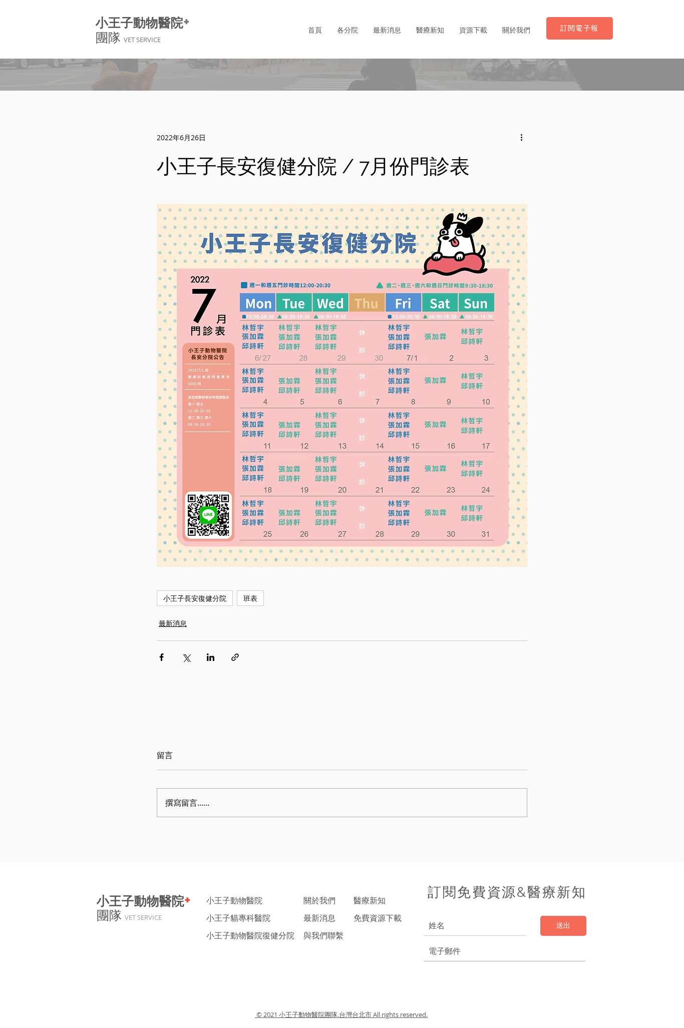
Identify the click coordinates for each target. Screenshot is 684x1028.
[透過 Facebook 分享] (161, 657)
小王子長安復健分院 (194, 598)
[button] (347, 30)
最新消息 (173, 623)
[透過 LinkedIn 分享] (210, 657)
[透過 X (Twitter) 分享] (186, 657)
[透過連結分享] (235, 657)
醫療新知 (370, 900)
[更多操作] (521, 137)
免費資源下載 (379, 917)
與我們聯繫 (323, 935)
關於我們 (319, 900)
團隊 (128, 37)
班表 (250, 598)
